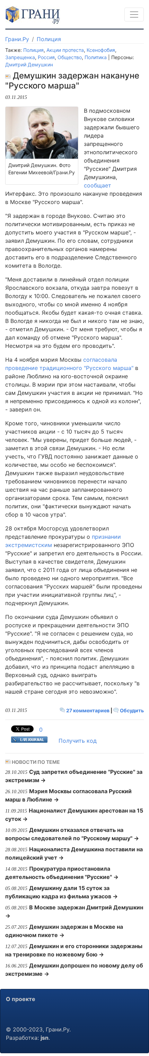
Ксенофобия (101, 50)
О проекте (20, 998)
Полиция (49, 39)
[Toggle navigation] (134, 14)
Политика (96, 57)
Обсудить (131, 710)
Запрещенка (20, 57)
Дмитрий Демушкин (29, 64)
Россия (46, 57)
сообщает (97, 185)
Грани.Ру (17, 39)
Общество (70, 57)
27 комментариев (88, 710)
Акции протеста (65, 50)
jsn (45, 1037)
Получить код (78, 740)
